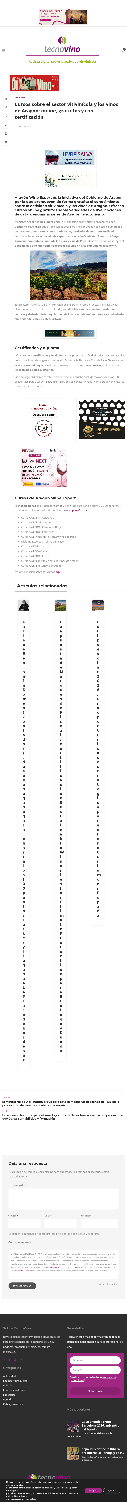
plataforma (79, 510)
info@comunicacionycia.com (63, 1267)
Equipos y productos (15, 1381)
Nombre (13, 1215)
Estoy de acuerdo (21, 1242)
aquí (58, 572)
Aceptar (93, 1490)
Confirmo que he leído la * (93, 1379)
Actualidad (20, 97)
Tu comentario (17, 1185)
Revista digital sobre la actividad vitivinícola (62, 61)
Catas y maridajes (13, 1404)
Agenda (7, 1399)
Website (86, 1215)
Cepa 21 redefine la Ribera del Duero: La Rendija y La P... (103, 1451)
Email (48, 1215)
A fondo (8, 1385)
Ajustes (112, 1490)
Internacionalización (15, 1390)
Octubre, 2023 (20, 126)
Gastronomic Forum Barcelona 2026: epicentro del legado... (101, 1425)
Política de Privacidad (20, 1270)
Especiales (9, 1395)
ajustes (31, 1499)
